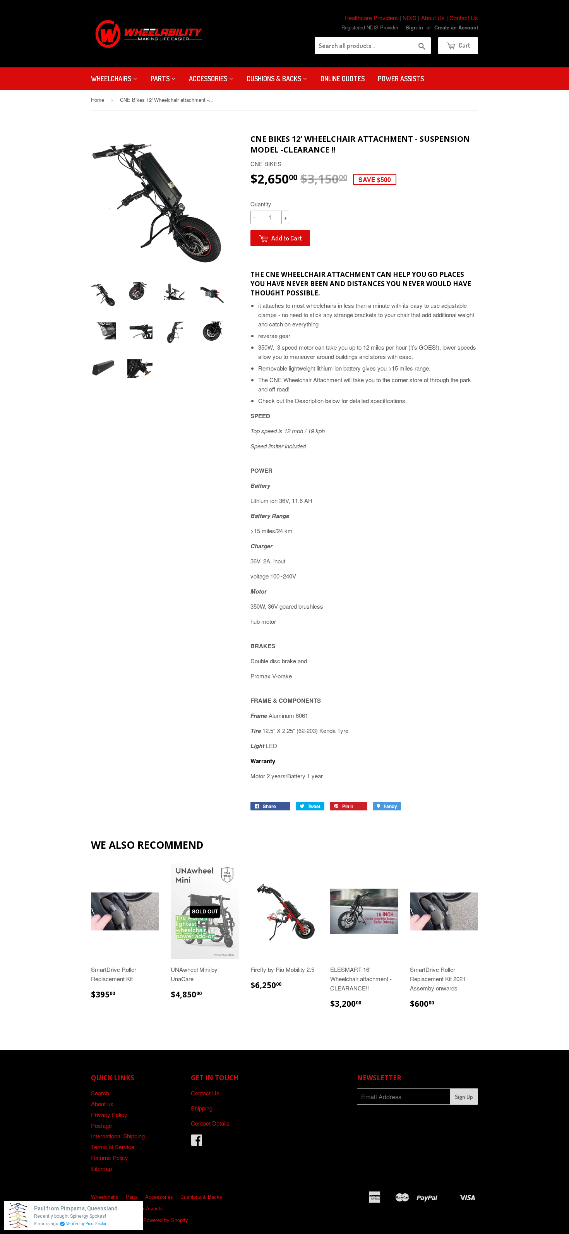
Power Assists (401, 78)
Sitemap (101, 1168)
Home (97, 99)
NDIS (409, 18)
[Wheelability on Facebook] (196, 1142)
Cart (464, 45)
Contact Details (210, 1123)
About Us (433, 18)
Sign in (414, 27)
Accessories (209, 78)
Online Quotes (342, 78)
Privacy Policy (109, 1114)
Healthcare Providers (371, 18)
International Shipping (118, 1136)
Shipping (202, 1108)
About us (102, 1104)
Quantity (260, 204)
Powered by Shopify (165, 1220)
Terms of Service (112, 1147)
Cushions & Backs (275, 78)
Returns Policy (109, 1157)
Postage (101, 1125)
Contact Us (463, 18)
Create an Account (456, 27)
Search (100, 1093)
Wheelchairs (112, 78)
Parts (161, 78)
